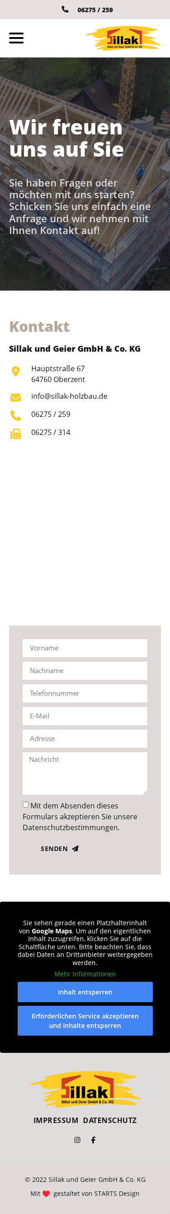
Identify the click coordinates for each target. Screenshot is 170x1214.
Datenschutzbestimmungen (70, 827)
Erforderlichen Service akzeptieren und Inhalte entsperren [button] (85, 1021)
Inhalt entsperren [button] (85, 992)
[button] (16, 38)
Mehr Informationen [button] (85, 974)
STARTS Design (117, 1193)
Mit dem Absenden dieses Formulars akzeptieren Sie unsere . (80, 816)
